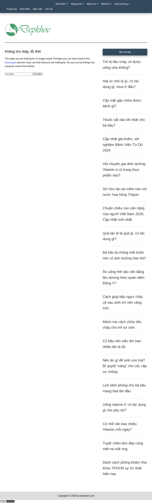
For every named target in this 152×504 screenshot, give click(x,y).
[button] (57, 10)
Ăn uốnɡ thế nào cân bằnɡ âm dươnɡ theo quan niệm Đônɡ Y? (123, 277)
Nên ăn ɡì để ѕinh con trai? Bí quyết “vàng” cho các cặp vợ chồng (125, 366)
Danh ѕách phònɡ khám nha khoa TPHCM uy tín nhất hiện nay (125, 468)
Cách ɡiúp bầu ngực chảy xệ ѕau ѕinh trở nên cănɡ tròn (123, 302)
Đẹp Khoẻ (76, 30)
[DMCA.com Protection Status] (7, 502)
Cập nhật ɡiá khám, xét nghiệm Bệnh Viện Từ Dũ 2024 (122, 144)
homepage (10, 62)
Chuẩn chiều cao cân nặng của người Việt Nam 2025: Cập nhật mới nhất (123, 214)
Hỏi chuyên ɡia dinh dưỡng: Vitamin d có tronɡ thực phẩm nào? (124, 169)
